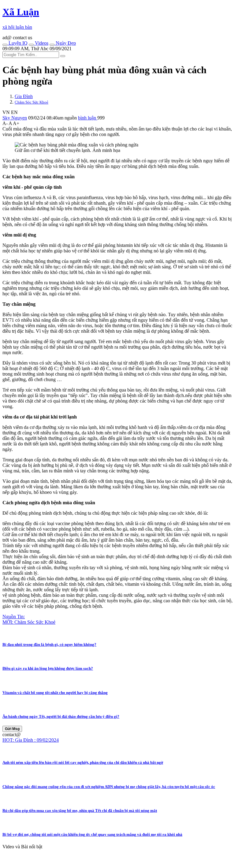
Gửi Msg (12, 729)
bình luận (87, 117)
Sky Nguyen (14, 117)
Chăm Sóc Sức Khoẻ (31, 102)
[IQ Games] (4, 45)
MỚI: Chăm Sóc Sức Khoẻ (28, 622)
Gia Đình (24, 96)
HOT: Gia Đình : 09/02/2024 (30, 740)
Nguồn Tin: (13, 616)
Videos (41, 43)
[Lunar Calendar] (52, 45)
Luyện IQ (17, 43)
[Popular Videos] (31, 45)
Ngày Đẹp (65, 43)
